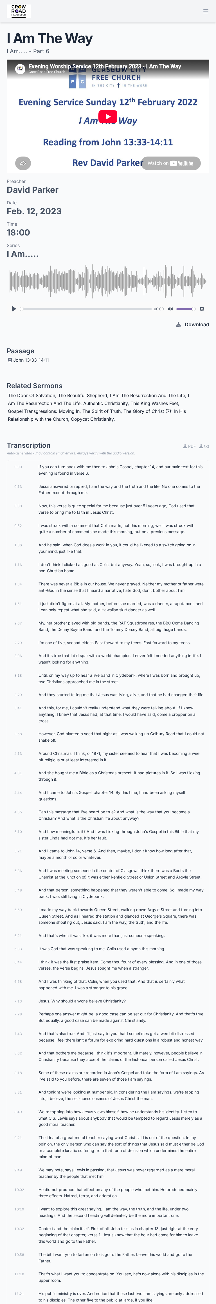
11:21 (19, 1294)
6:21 (18, 936)
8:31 (18, 1092)
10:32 (19, 1229)
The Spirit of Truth (101, 411)
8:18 (18, 1073)
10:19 (19, 1209)
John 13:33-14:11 (31, 360)
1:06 (18, 545)
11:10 (19, 1274)
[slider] (86, 309)
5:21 (18, 851)
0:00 (18, 467)
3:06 (18, 656)
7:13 (18, 1001)
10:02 (19, 1190)
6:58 (18, 981)
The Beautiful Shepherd (82, 395)
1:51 (18, 604)
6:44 (18, 962)
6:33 (18, 949)
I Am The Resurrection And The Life (147, 395)
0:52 (18, 526)
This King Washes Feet (154, 403)
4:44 (18, 793)
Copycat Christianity (92, 419)
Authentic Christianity (105, 403)
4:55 (18, 812)
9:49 (18, 1170)
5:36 (18, 871)
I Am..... (23, 254)
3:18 (18, 675)
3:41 (18, 708)
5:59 (18, 910)
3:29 (18, 695)
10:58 (19, 1255)
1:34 (18, 584)
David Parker (32, 190)
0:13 (18, 487)
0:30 (18, 506)
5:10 (18, 832)
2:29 (18, 643)
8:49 (18, 1112)
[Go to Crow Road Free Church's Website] (19, 11)
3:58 (18, 734)
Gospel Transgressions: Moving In (44, 411)
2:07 (18, 623)
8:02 (18, 1053)
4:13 (18, 753)
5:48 (18, 890)
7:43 (18, 1034)
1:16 (18, 565)
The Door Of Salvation (31, 395)
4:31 (18, 773)
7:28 (18, 1014)
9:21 (18, 1138)
